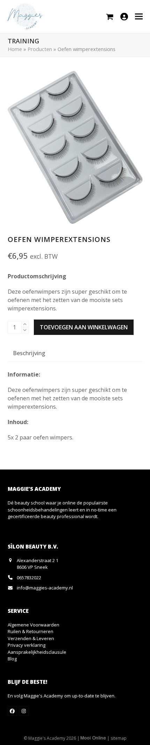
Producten (40, 48)
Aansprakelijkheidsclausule (37, 652)
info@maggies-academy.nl (45, 588)
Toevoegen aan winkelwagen (84, 327)
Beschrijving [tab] (29, 353)
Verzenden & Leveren (31, 638)
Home (15, 48)
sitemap (119, 738)
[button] (139, 16)
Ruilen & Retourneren (30, 631)
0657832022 (29, 577)
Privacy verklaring (26, 645)
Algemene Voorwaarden (33, 625)
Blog (12, 659)
